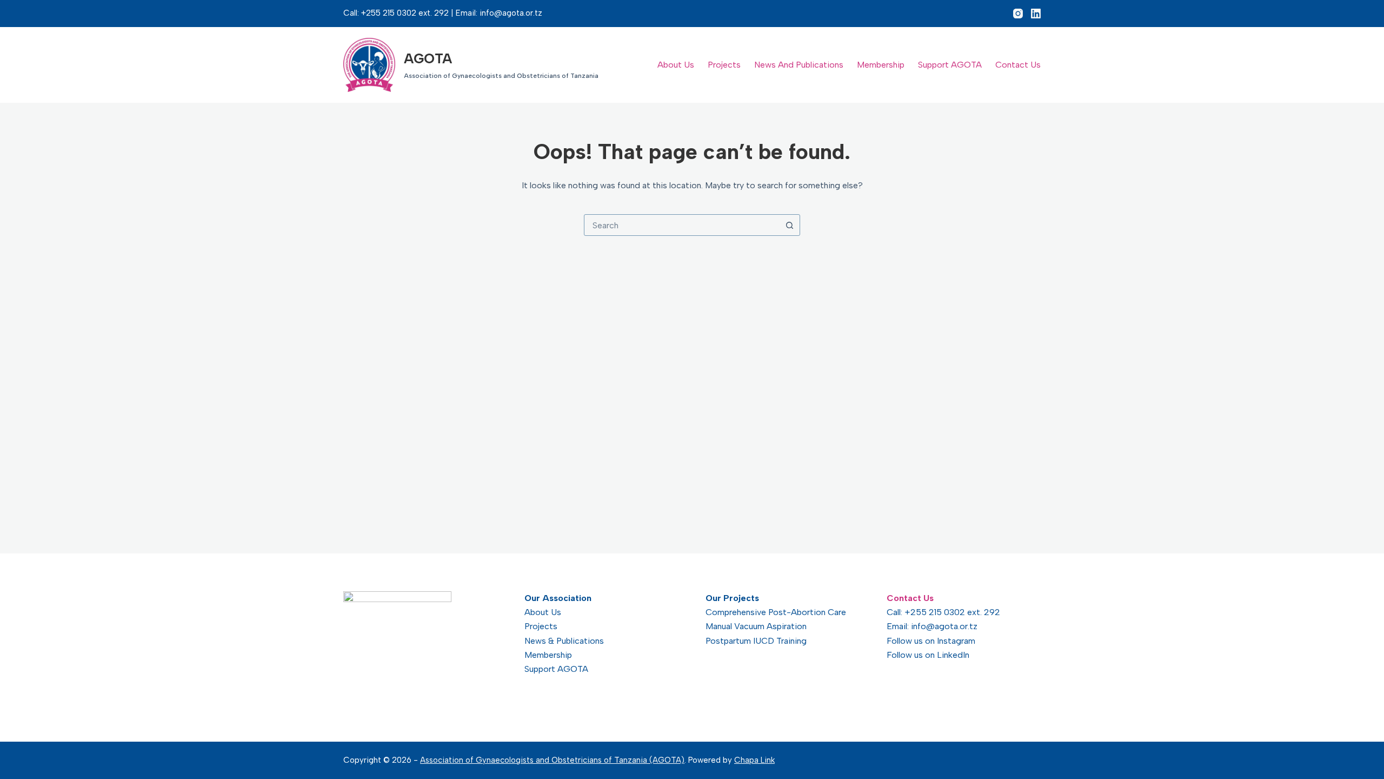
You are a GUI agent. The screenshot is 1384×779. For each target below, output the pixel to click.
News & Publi (549, 641)
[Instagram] (1018, 13)
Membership (880, 65)
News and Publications (798, 65)
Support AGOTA (950, 65)
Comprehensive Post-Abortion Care (776, 612)
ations (592, 641)
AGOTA (428, 58)
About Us (675, 65)
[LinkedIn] (1036, 13)
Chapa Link (754, 760)
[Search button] (789, 225)
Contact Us (1018, 65)
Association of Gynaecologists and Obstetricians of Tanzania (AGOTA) (552, 760)
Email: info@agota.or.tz (932, 626)
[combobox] (681, 225)
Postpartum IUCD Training (756, 641)
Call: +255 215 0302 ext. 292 (943, 612)
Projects (724, 65)
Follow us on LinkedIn (928, 655)
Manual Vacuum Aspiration (756, 626)
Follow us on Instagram (931, 641)
